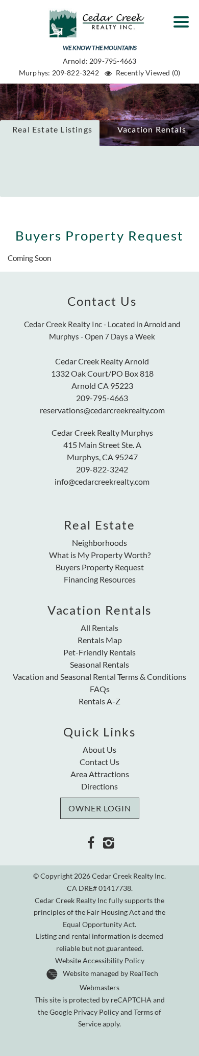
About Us (99, 749)
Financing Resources (100, 579)
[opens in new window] (91, 842)
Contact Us (99, 762)
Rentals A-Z (99, 701)
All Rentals (99, 627)
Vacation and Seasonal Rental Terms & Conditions (99, 676)
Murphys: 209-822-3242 (59, 72)
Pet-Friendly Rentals (99, 652)
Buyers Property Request (100, 567)
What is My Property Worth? (100, 555)
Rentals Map (100, 640)
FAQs (100, 689)
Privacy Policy (96, 1012)
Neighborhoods (99, 542)
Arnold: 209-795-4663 (100, 61)
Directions (99, 786)
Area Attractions (99, 774)
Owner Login (99, 808)
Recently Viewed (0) (148, 72)
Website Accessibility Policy (99, 961)
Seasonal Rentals (99, 664)
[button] (183, 18)
